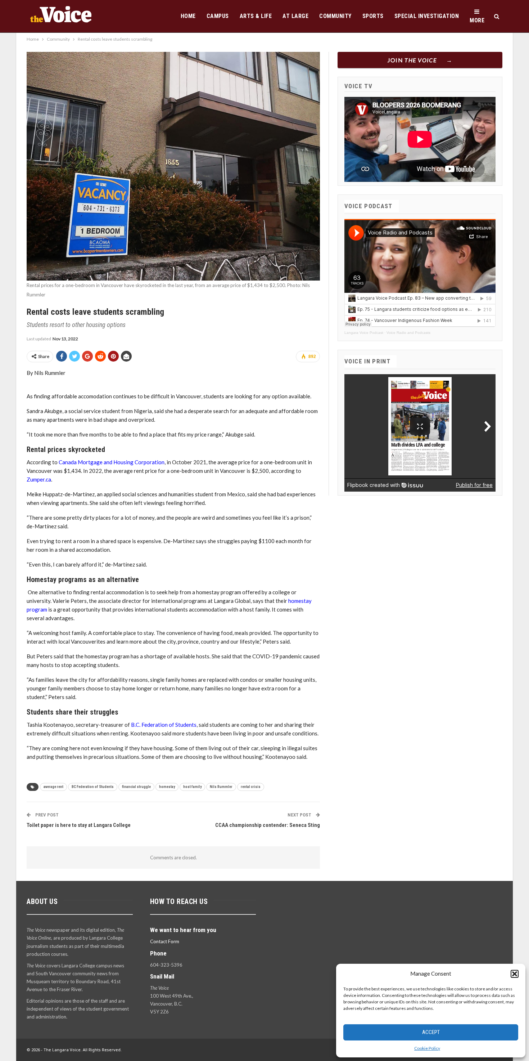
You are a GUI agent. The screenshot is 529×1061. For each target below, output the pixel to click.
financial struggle (136, 787)
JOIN (412, 60)
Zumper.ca (39, 479)
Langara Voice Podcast (363, 333)
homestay (167, 787)
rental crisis (251, 787)
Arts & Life (256, 16)
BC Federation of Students (93, 787)
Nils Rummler (221, 787)
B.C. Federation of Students (163, 724)
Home (188, 16)
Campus (218, 16)
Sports (373, 16)
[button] (514, 973)
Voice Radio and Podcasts (408, 333)
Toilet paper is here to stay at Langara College (79, 825)
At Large (295, 16)
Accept (431, 1032)
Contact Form (164, 941)
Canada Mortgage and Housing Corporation (111, 462)
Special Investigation (426, 16)
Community (335, 16)
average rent (53, 787)
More (477, 20)
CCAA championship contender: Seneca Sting (267, 825)
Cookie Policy (427, 1048)
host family (192, 787)
